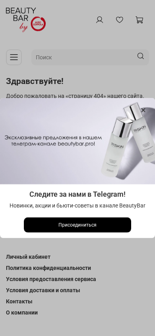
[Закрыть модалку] (143, 110)
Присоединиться (77, 225)
